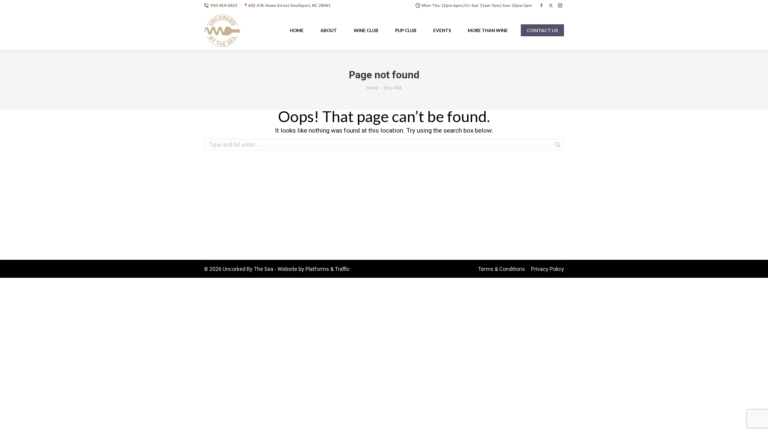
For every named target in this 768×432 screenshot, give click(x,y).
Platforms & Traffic (327, 269)
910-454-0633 (223, 5)
